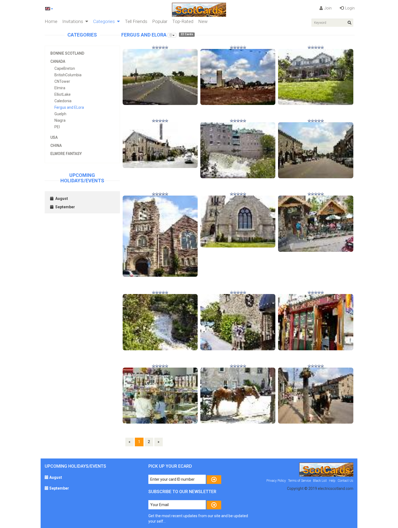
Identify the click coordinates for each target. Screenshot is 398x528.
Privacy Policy (276, 481)
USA (54, 137)
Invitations (73, 21)
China (56, 145)
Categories (105, 21)
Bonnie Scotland (67, 53)
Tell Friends (136, 21)
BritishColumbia (67, 75)
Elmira (59, 88)
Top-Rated (182, 21)
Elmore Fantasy (66, 153)
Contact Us (345, 481)
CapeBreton (64, 68)
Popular (159, 21)
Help (332, 481)
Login (349, 8)
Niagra (60, 120)
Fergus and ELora (69, 107)
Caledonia (62, 101)
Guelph (60, 114)
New (203, 21)
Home (51, 21)
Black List (320, 481)
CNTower (62, 81)
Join (328, 8)
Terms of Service (299, 481)
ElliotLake (62, 94)
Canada (57, 61)
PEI (57, 127)
